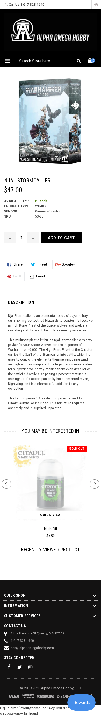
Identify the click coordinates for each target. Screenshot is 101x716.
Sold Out (76, 448)
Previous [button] (6, 484)
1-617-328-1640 (32, 4)
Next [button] (94, 484)
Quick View (50, 515)
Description (21, 302)
